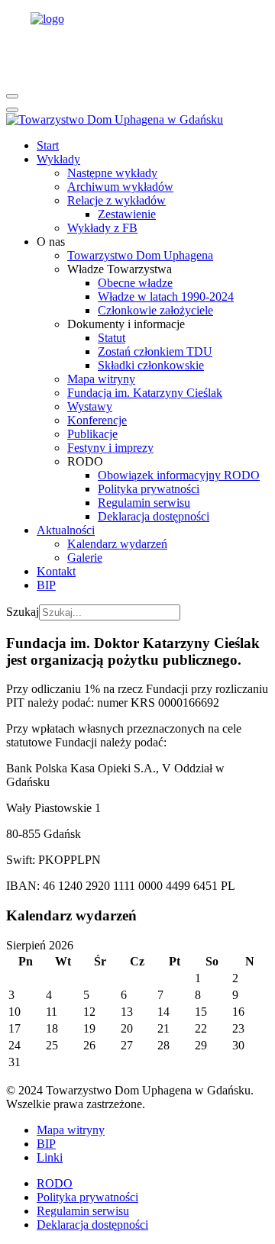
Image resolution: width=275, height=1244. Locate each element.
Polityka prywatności (87, 1197)
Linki (50, 1157)
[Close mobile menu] (12, 110)
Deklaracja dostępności (92, 1224)
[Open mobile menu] (12, 96)
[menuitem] (48, 145)
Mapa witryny (71, 1129)
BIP (46, 1143)
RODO (55, 1183)
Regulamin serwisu (83, 1210)
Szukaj (22, 611)
